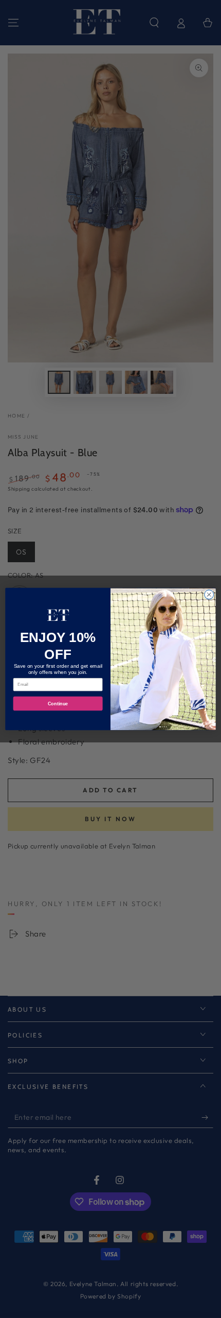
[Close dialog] (209, 594)
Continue (58, 703)
